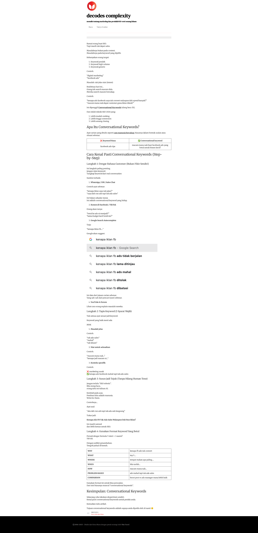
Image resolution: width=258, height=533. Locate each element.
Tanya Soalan (102, 27)
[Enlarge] (169, 239)
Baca (91, 27)
